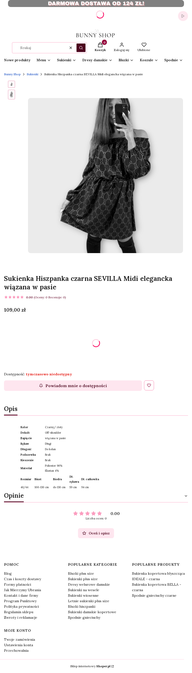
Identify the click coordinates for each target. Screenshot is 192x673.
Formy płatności (17, 584)
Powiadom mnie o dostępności (76, 385)
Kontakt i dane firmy (21, 595)
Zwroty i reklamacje (20, 617)
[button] (81, 48)
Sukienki (32, 74)
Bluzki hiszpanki (81, 606)
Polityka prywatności (21, 606)
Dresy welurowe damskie (89, 584)
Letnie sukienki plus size (88, 601)
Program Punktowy (20, 601)
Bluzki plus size (81, 573)
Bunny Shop (12, 74)
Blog (8, 573)
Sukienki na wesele (83, 590)
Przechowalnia (16, 650)
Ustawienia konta (18, 645)
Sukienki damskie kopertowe (92, 612)
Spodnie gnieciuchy (84, 617)
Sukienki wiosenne (83, 595)
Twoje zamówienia (19, 639)
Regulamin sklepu (18, 612)
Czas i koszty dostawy (22, 579)
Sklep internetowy (90, 666)
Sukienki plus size (83, 579)
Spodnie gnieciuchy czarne (154, 595)
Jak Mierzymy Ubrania (22, 590)
